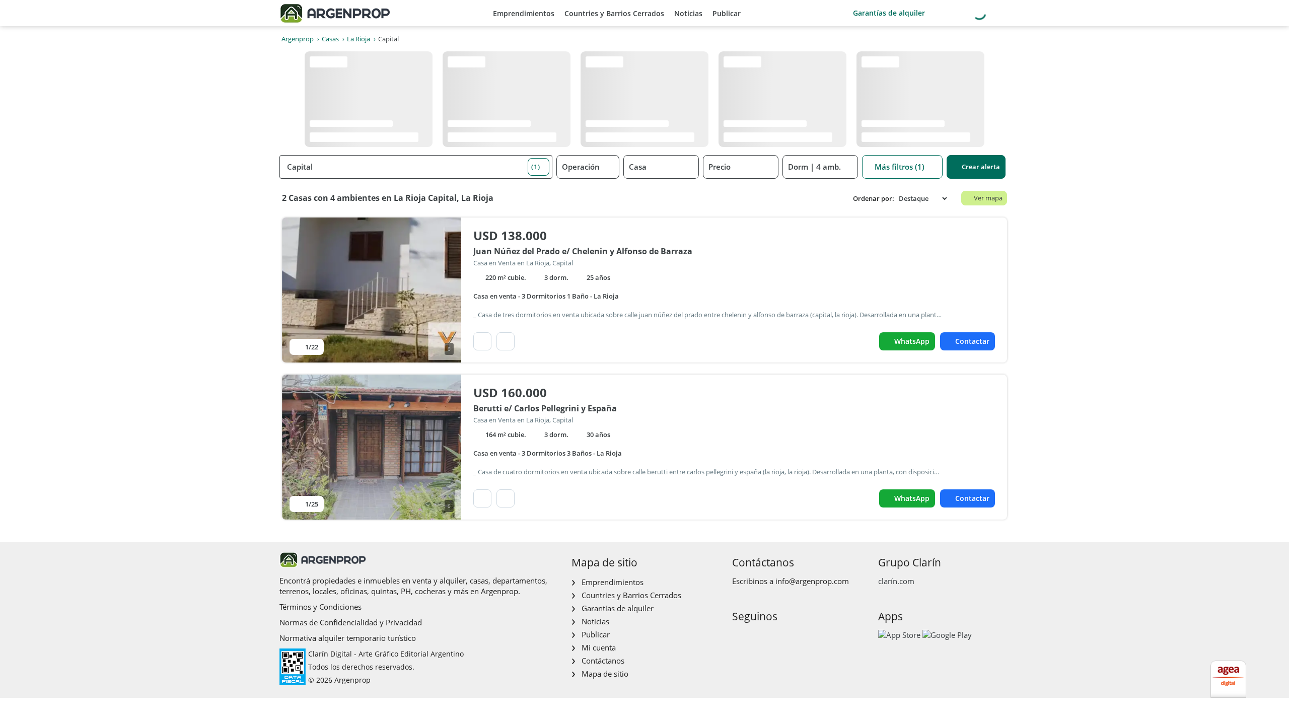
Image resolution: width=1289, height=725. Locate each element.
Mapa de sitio (605, 674)
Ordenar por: (873, 198)
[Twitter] (787, 637)
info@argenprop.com (812, 581)
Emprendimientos (523, 13)
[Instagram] (755, 637)
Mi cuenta (599, 647)
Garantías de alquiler (889, 13)
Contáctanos (603, 661)
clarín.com (896, 581)
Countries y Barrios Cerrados (614, 13)
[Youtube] (771, 637)
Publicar (726, 13)
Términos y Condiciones (320, 607)
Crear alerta (981, 166)
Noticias (688, 13)
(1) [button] (535, 166)
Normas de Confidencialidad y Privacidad (350, 622)
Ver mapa (988, 197)
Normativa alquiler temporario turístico (347, 638)
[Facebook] (739, 637)
